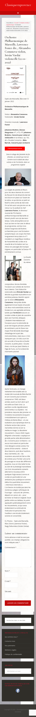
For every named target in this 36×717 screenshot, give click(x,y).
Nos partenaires (10, 645)
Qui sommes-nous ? (11, 637)
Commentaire (10, 547)
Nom (7, 571)
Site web (8, 591)
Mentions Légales (10, 650)
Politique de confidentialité (13, 654)
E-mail (8, 581)
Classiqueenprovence (18, 5)
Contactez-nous (10, 641)
